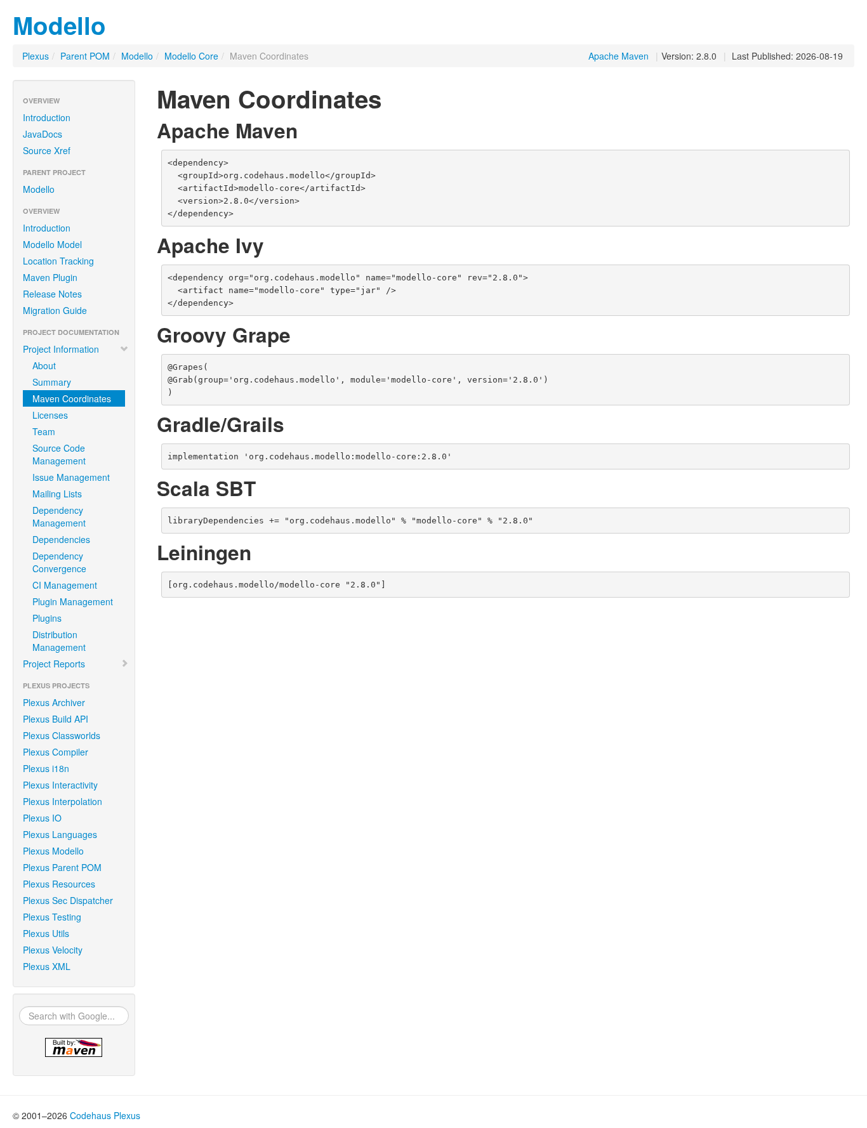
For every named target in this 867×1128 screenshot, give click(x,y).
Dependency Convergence (59, 562)
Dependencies (61, 539)
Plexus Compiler (55, 751)
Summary (51, 382)
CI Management (64, 585)
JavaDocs (42, 134)
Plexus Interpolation (62, 801)
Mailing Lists (57, 493)
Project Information (61, 349)
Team (43, 431)
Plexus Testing (52, 916)
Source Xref (46, 150)
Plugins (47, 618)
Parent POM (85, 55)
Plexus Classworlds (61, 735)
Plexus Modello (53, 850)
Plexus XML (46, 966)
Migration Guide (55, 310)
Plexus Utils (46, 933)
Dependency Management (59, 516)
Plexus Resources (59, 883)
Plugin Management (72, 601)
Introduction (46, 117)
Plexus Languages (60, 834)
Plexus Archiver (54, 702)
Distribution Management (59, 640)
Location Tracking (58, 260)
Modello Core (191, 55)
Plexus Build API (55, 718)
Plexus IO (42, 817)
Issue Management (71, 477)
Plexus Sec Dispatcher (68, 900)
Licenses (50, 415)
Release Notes (52, 293)
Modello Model (52, 244)
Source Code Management (59, 454)
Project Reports (54, 663)
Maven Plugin (50, 277)
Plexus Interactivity (60, 784)
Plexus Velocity (53, 949)
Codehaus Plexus (105, 1115)
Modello (59, 25)
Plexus (35, 55)
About (44, 365)
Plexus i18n (46, 768)
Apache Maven (618, 55)
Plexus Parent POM (62, 867)
